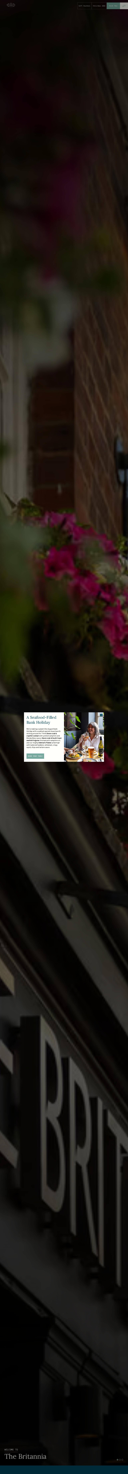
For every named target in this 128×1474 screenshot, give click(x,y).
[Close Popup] (101, 715)
